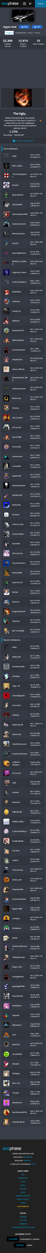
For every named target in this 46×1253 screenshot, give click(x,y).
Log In (40, 4)
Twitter (23, 1220)
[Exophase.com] (11, 4)
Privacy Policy (23, 1199)
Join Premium (23, 1206)
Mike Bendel (28, 1157)
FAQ (23, 1174)
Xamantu (27, 1161)
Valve (33, 1164)
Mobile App (23, 1178)
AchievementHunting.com (23, 1227)
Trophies (9, 33)
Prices (30, 33)
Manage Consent (23, 1196)
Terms (23, 1203)
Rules (23, 1181)
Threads (23, 1217)
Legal (23, 1192)
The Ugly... (20, 113)
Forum (37, 33)
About (23, 1185)
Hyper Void (9, 27)
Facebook (23, 1224)
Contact (23, 1189)
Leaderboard (20, 33)
